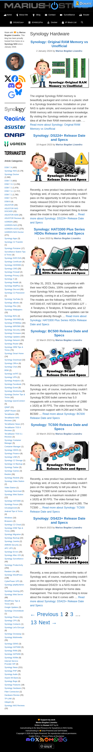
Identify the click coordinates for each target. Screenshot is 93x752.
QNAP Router (10, 411)
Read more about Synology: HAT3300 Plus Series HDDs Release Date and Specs (58, 320)
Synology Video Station (14, 481)
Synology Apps (11, 238)
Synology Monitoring (13, 391)
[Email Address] (51, 739)
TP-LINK (8, 699)
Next (48, 622)
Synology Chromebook (14, 611)
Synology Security (12, 330)
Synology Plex (11, 306)
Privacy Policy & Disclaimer (53, 736)
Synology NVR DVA (13, 258)
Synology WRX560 (12, 326)
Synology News (11, 667)
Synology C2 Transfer (14, 242)
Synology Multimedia (13, 637)
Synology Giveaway (13, 634)
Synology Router (12, 344)
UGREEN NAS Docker (14, 232)
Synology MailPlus (12, 286)
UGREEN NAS (11, 225)
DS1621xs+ (18, 22)
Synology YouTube (12, 299)
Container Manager (13, 446)
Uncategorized (11, 508)
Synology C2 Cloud (13, 525)
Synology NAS (11, 171)
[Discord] (28, 739)
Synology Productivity (14, 565)
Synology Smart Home (14, 353)
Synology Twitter (12, 467)
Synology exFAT (11, 374)
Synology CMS (11, 269)
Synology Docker (12, 174)
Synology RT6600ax (13, 323)
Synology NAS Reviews (15, 705)
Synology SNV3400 (13, 319)
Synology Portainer (13, 248)
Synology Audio (11, 674)
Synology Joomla (12, 541)
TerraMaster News (12, 424)
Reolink (8, 474)
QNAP (7, 407)
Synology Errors (11, 552)
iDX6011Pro (37, 22)
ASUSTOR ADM (11, 215)
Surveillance (69, 15)
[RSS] (42, 739)
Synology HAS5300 (13, 265)
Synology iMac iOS (13, 555)
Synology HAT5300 (13, 647)
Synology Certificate (13, 262)
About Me (23, 15)
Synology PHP (11, 671)
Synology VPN (11, 377)
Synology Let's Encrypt (14, 627)
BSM (7, 370)
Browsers (9, 521)
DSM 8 (7, 201)
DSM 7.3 (8, 181)
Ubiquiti (8, 702)
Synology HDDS (11, 450)
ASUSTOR (9, 205)
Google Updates (11, 607)
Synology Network (12, 340)
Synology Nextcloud (13, 491)
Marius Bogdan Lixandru (46, 722)
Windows (8, 518)
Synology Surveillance (14, 559)
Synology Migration (13, 534)
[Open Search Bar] (82, 22)
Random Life (10, 571)
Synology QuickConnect (15, 401)
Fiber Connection (12, 692)
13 (34, 622)
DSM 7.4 (8, 167)
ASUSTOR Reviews (13, 218)
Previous (44, 614)
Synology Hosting (12, 591)
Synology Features (12, 685)
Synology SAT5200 (13, 654)
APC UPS (9, 548)
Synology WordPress (13, 575)
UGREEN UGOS (12, 229)
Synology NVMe (11, 658)
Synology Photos (12, 617)
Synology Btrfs (11, 316)
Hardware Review (12, 695)
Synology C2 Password (14, 293)
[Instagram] (65, 739)
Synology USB (11, 457)
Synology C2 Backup (13, 464)
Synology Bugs (11, 681)
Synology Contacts (13, 624)
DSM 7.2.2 (9, 184)
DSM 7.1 (8, 195)
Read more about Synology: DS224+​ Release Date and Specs (57, 218)
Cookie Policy (34, 736)
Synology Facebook (13, 384)
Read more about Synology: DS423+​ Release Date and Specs (57, 601)
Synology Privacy (12, 275)
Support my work (47, 720)
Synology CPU (11, 620)
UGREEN (9, 222)
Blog (38, 15)
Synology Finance (12, 453)
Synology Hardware (13, 688)
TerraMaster (10, 414)
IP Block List (70, 22)
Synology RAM (11, 651)
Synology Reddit (11, 282)
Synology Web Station (14, 494)
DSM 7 (7, 198)
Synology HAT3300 (13, 501)
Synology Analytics (13, 381)
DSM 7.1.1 (9, 191)
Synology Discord (12, 289)
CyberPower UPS (12, 581)
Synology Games (12, 471)
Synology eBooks (12, 303)
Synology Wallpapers (13, 310)
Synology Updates (12, 337)
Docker (54, 22)
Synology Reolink (12, 478)
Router (86, 15)
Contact (51, 15)
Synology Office (11, 363)
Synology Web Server (14, 594)
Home (9, 15)
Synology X (9, 279)
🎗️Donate (83, 3)
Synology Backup (12, 538)
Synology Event (11, 388)
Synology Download (13, 360)
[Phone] (47, 739)
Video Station (10, 488)
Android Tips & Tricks (14, 511)
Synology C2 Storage (13, 460)
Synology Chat (11, 367)
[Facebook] (33, 739)
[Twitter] (37, 739)
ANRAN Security (12, 545)
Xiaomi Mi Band (11, 678)
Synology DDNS (11, 644)
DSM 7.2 (8, 188)
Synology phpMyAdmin (14, 585)
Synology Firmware (13, 333)
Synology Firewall (12, 272)
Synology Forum (11, 504)
